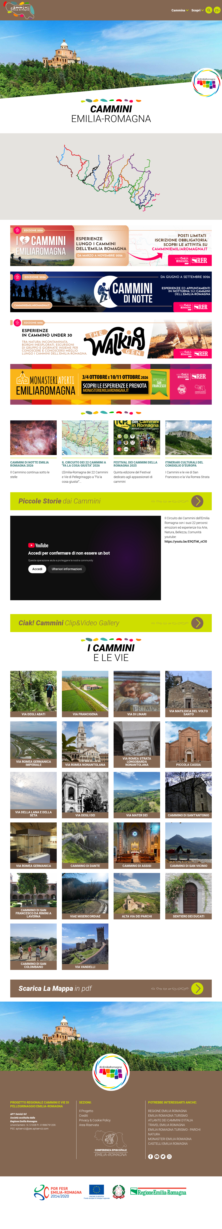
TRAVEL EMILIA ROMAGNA (166, 1125)
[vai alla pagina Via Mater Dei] (137, 795)
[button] (208, 10)
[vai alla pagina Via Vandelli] (85, 947)
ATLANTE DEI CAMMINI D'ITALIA (170, 1120)
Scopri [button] (196, 10)
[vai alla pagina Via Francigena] (85, 694)
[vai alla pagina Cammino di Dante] (85, 845)
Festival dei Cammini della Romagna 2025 (135, 464)
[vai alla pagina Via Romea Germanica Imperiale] (33, 744)
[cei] (111, 1143)
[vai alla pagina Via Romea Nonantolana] (85, 744)
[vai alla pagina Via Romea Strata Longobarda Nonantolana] (137, 744)
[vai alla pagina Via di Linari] (137, 694)
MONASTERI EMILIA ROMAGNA (169, 1139)
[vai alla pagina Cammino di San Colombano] (33, 947)
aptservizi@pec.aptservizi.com (32, 1128)
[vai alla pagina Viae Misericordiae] (85, 896)
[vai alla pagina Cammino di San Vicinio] (188, 845)
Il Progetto (86, 1111)
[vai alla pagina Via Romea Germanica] (33, 845)
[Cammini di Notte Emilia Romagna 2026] (33, 437)
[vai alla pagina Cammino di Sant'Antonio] (188, 795)
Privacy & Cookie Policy (95, 1120)
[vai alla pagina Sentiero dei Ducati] (188, 896)
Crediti (83, 1115)
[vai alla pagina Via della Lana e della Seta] (33, 795)
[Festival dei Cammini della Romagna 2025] (137, 437)
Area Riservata (89, 1125)
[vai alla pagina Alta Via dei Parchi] (137, 896)
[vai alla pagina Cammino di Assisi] (137, 845)
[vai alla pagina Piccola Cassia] (188, 744)
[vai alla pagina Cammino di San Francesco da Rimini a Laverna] (33, 896)
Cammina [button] (179, 10)
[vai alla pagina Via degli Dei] (85, 795)
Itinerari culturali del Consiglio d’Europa (184, 464)
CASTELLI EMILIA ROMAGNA (168, 1143)
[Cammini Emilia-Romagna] (17, 10)
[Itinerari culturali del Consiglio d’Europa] (188, 437)
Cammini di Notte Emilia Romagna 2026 (29, 464)
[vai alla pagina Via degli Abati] (33, 694)
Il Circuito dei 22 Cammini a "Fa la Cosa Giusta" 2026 (84, 464)
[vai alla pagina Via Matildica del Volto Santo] (188, 694)
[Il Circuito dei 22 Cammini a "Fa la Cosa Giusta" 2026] (85, 437)
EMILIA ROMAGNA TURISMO (168, 1115)
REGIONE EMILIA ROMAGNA (167, 1111)
